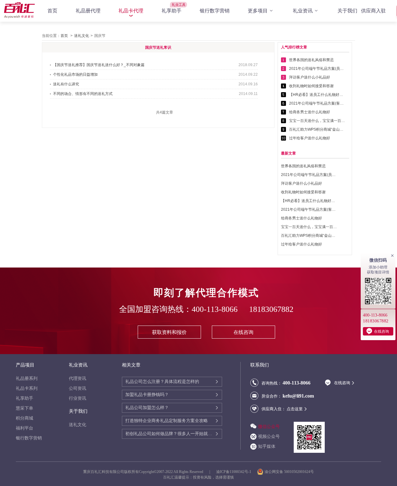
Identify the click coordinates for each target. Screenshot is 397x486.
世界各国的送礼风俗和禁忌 (311, 60)
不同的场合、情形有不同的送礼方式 (83, 94)
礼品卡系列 (27, 388)
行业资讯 (77, 398)
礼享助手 (171, 10)
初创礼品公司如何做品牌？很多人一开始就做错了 (170, 433)
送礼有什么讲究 (66, 84)
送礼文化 (81, 36)
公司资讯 (77, 388)
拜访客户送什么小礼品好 (309, 77)
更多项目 (258, 10)
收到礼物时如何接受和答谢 (311, 86)
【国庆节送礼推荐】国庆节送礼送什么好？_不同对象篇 (99, 65)
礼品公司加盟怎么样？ (147, 407)
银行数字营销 (215, 10)
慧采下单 (24, 408)
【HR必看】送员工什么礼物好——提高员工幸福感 (317, 94)
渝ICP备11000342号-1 (233, 472)
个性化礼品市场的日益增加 (75, 74)
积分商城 (24, 418)
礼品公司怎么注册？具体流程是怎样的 (162, 381)
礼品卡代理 (130, 10)
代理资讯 (77, 378)
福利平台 (24, 428)
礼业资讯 (303, 10)
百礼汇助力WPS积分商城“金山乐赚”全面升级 (317, 129)
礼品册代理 (88, 10)
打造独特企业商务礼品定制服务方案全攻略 (166, 420)
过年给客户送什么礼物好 (309, 138)
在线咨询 (243, 332)
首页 (52, 10)
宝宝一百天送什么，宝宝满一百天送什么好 (317, 121)
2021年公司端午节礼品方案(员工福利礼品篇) (317, 68)
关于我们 (347, 10)
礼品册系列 (27, 378)
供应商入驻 (373, 10)
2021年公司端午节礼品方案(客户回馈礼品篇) (317, 103)
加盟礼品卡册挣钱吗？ (147, 394)
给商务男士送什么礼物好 (309, 112)
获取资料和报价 (169, 332)
